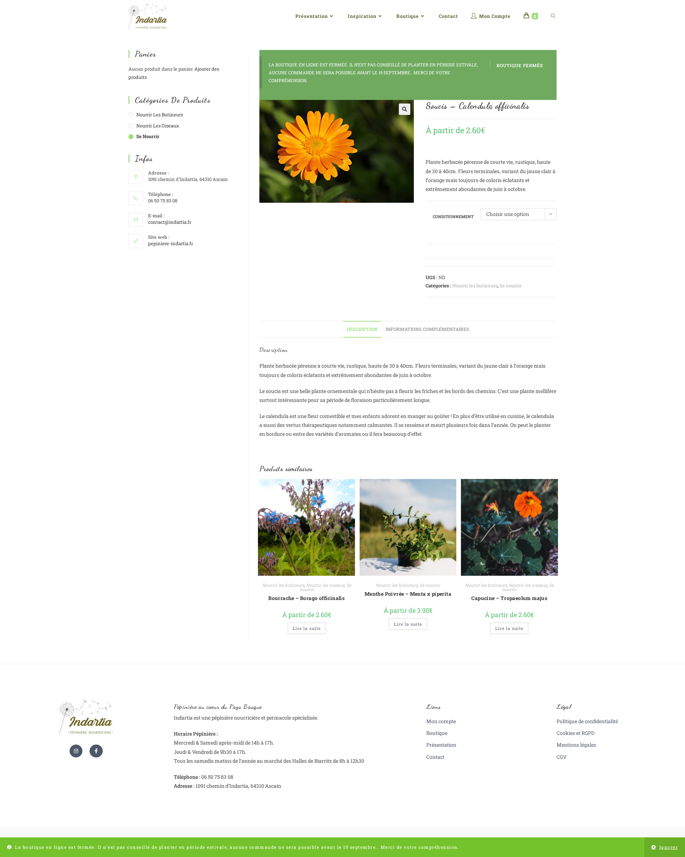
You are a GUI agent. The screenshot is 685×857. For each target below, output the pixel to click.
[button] (404, 109)
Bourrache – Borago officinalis (306, 598)
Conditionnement (453, 216)
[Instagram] (76, 751)
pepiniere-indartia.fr (170, 243)
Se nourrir (510, 285)
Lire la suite (307, 628)
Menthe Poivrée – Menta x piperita (408, 593)
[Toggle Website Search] (553, 16)
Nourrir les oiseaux (325, 585)
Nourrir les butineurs (474, 285)
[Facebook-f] (96, 751)
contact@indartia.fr (169, 222)
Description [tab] (362, 329)
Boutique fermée (520, 65)
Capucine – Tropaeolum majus (509, 598)
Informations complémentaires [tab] (427, 329)
